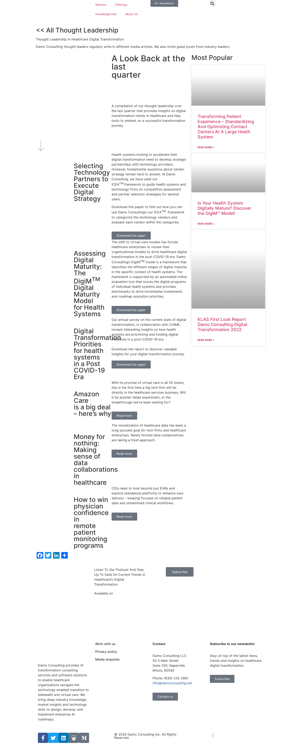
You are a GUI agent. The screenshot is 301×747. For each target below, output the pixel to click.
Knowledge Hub (106, 14)
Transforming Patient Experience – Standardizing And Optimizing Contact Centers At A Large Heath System (226, 127)
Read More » (206, 147)
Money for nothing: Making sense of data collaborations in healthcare (96, 459)
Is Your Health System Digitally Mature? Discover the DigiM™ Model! (224, 208)
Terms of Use (201, 735)
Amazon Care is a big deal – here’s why (92, 404)
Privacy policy (106, 652)
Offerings (121, 4)
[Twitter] (53, 738)
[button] (212, 3)
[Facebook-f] (43, 738)
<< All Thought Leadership (77, 30)
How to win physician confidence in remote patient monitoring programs (91, 522)
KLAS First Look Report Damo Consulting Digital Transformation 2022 (222, 324)
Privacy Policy (225, 735)
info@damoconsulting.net (172, 683)
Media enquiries (107, 659)
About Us (131, 14)
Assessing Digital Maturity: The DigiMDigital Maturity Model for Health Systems (90, 283)
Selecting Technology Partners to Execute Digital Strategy (92, 182)
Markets (100, 4)
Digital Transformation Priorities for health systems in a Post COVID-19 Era (97, 354)
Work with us (105, 644)
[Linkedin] (63, 738)
